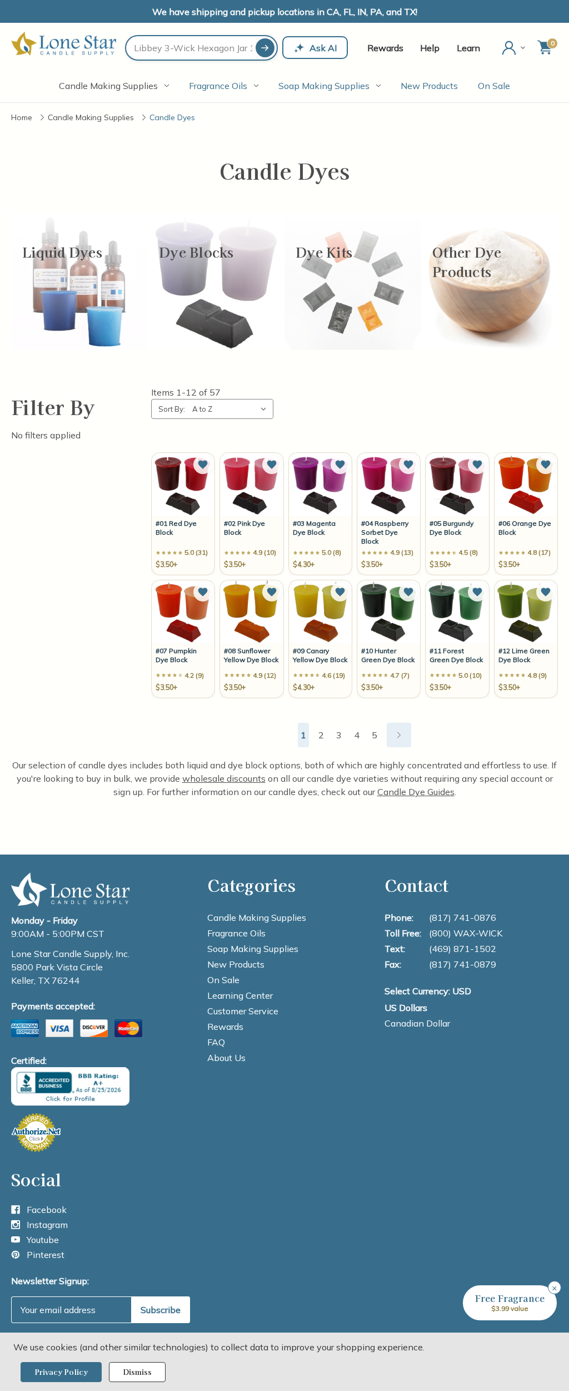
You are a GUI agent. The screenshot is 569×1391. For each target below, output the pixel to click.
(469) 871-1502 (462, 948)
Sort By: (171, 409)
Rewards (385, 47)
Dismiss (137, 1372)
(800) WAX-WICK (465, 933)
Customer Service (242, 1011)
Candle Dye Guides (416, 791)
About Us (226, 1057)
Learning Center (240, 995)
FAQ (216, 1042)
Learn (468, 47)
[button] (202, 464)
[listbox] (232, 408)
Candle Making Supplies (108, 85)
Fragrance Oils (218, 85)
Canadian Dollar (417, 1023)
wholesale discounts (224, 778)
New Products (429, 85)
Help (430, 47)
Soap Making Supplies (324, 85)
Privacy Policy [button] (61, 1372)
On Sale (494, 85)
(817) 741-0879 (462, 964)
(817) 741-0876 (462, 917)
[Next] (399, 735)
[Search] (265, 47)
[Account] (514, 48)
